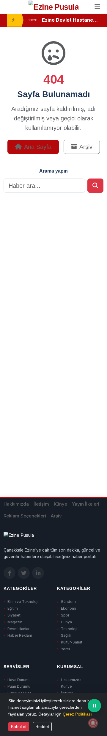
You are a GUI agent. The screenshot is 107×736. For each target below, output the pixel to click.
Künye (60, 504)
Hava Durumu (19, 680)
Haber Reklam (19, 635)
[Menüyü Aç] (97, 7)
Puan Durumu (18, 686)
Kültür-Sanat (71, 642)
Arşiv (85, 147)
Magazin (14, 622)
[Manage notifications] (93, 723)
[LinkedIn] (38, 573)
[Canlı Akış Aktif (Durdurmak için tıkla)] (94, 705)
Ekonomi (68, 608)
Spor (65, 615)
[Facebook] (9, 573)
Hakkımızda (16, 504)
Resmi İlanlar (18, 629)
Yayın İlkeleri (85, 504)
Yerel (65, 649)
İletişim (41, 504)
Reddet (42, 726)
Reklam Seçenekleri (25, 516)
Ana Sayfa (37, 147)
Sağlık (66, 635)
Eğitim (12, 608)
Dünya (66, 622)
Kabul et (18, 726)
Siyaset (14, 615)
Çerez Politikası (77, 714)
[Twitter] (24, 573)
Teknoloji (69, 629)
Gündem (68, 601)
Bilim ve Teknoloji (22, 601)
